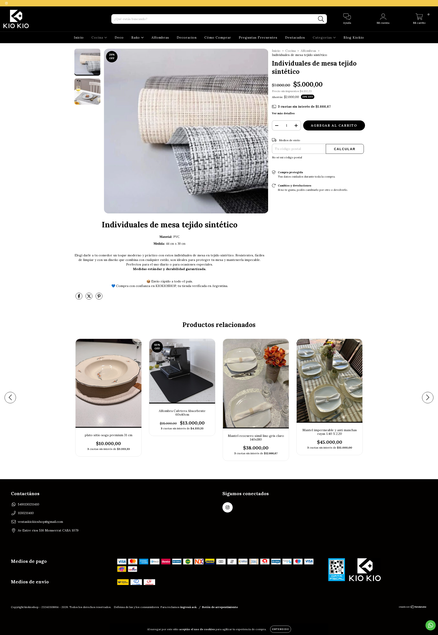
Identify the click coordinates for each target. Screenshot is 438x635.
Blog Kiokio (354, 37)
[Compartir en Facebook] (79, 298)
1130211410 (26, 513)
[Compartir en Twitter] (89, 298)
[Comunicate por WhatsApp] (430, 625)
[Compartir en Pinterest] (99, 298)
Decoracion (187, 37)
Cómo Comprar (217, 37)
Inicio (79, 37)
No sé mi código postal (287, 157)
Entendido (280, 629)
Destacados (295, 37)
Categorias (323, 37)
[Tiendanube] (413, 607)
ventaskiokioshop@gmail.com (40, 522)
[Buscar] (321, 19)
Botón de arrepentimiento (220, 607)
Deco (119, 37)
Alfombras (160, 37)
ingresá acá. (188, 607)
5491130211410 (28, 504)
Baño (136, 37)
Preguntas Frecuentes (258, 37)
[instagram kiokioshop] (6, 3)
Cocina (97, 37)
